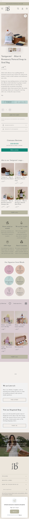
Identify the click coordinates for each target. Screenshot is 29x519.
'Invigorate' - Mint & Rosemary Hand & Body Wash (20, 202)
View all (14, 212)
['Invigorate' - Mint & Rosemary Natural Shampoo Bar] (7, 193)
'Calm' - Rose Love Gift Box (6, 348)
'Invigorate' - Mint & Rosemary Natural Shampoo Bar (7, 202)
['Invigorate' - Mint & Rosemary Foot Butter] (7, 169)
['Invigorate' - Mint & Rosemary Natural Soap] (21, 169)
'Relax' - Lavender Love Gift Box (6, 326)
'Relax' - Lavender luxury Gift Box (20, 326)
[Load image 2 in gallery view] (14, 50)
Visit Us (14, 425)
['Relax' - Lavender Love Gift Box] (7, 317)
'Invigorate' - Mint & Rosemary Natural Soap (20, 178)
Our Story (14, 399)
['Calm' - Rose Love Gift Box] (7, 339)
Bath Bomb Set (19, 347)
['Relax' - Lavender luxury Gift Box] (21, 317)
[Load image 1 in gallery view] (10, 50)
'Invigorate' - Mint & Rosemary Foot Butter (7, 178)
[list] (14, 237)
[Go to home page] (7, 8)
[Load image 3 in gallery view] (19, 50)
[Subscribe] (14, 451)
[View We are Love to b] (14, 374)
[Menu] (2, 8)
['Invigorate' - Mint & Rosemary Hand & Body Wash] (21, 193)
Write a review (14, 150)
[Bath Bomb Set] (21, 339)
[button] (18, 8)
